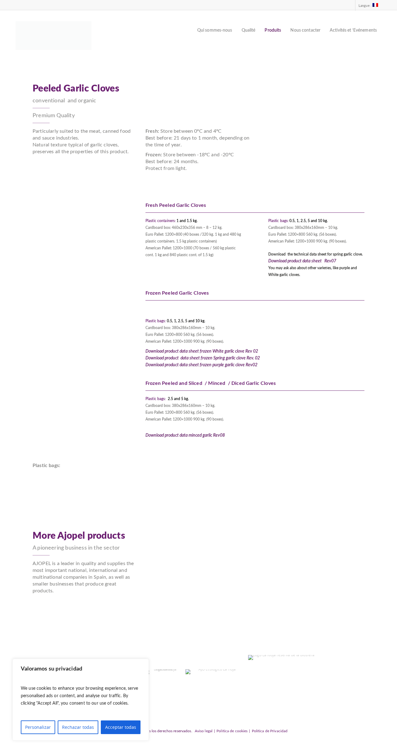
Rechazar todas (78, 727)
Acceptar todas (120, 727)
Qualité (249, 30)
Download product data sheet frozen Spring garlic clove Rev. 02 (202, 358)
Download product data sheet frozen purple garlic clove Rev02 (201, 365)
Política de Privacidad (270, 731)
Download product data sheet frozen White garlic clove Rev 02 (201, 351)
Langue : (365, 5)
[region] (80, 700)
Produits (273, 30)
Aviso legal (203, 731)
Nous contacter (305, 30)
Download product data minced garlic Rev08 (185, 435)
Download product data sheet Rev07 (302, 261)
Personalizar (38, 727)
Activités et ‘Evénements (353, 30)
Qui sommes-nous (214, 30)
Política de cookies (232, 731)
